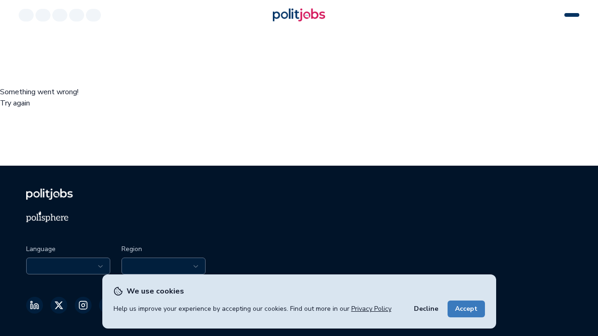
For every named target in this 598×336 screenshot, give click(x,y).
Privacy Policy (371, 308)
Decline (426, 308)
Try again (15, 103)
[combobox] (68, 266)
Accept (466, 308)
